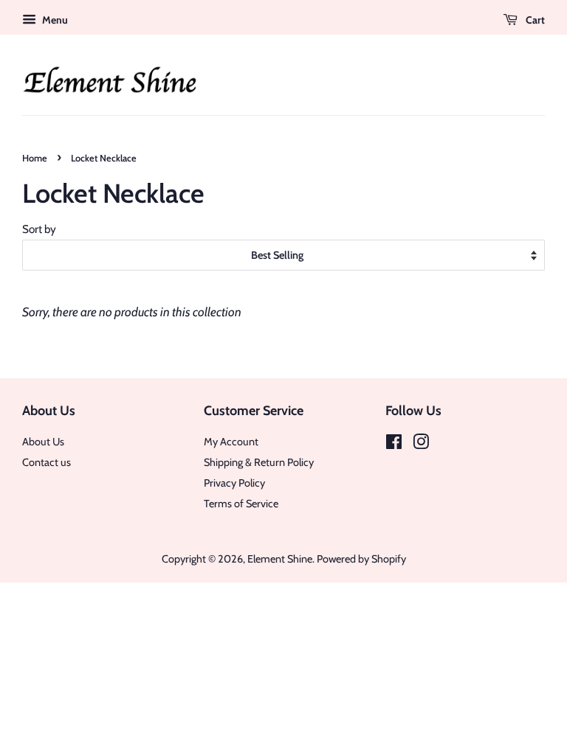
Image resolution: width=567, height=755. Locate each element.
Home (34, 158)
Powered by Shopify (361, 559)
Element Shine (279, 559)
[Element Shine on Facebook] (393, 444)
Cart (534, 20)
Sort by (39, 229)
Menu (54, 20)
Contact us (46, 462)
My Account (231, 441)
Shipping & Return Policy (259, 462)
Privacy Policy (234, 483)
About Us (43, 441)
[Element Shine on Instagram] (421, 444)
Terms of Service (241, 503)
